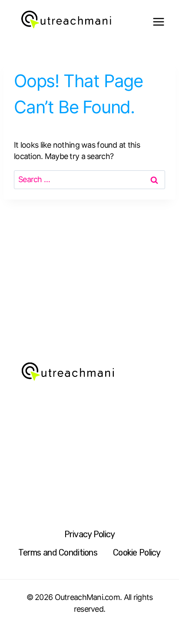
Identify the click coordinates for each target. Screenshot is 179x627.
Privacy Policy (89, 534)
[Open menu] (158, 22)
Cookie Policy (137, 552)
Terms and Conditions (57, 552)
